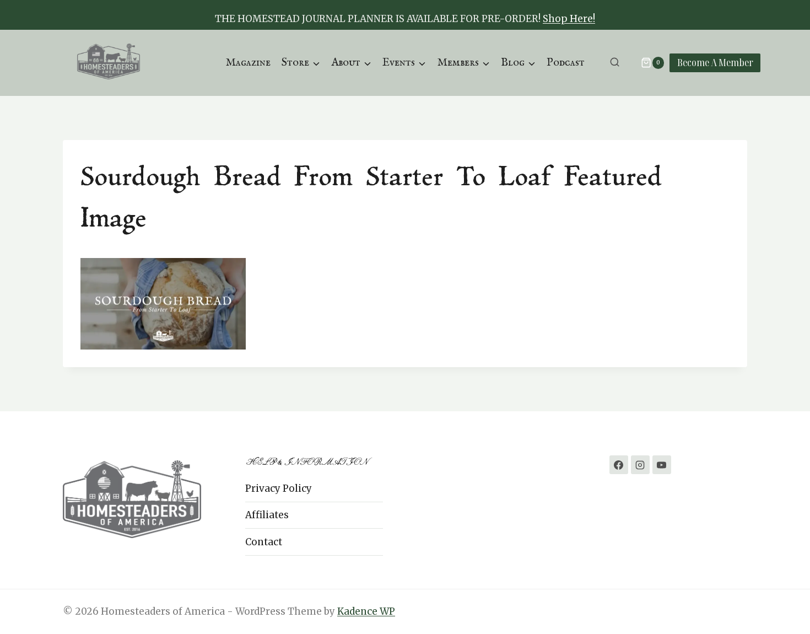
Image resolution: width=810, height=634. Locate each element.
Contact (263, 542)
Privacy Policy (278, 488)
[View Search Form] (614, 62)
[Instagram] (640, 464)
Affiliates (267, 515)
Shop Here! (569, 19)
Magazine (248, 62)
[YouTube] (661, 464)
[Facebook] (618, 464)
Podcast (566, 62)
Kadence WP (366, 611)
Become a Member (715, 62)
